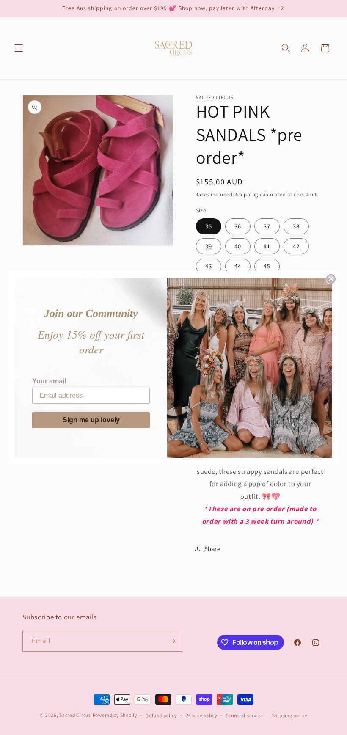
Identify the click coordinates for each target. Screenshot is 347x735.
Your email (49, 381)
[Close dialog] (331, 279)
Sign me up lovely (91, 420)
